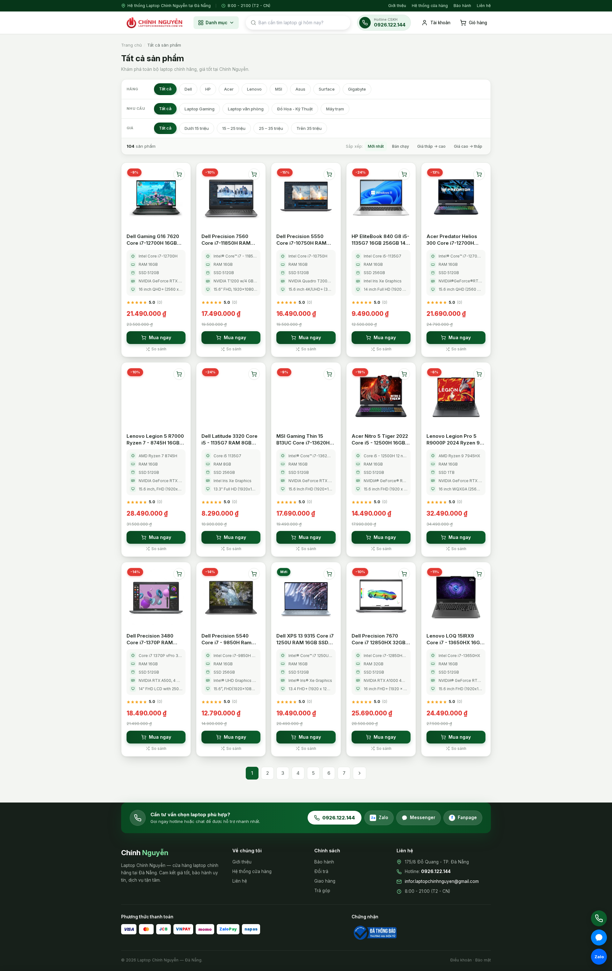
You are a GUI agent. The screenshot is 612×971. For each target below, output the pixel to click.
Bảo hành (462, 5)
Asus (300, 89)
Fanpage (464, 817)
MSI (278, 89)
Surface (327, 89)
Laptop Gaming (200, 108)
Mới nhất (376, 146)
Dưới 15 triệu (197, 128)
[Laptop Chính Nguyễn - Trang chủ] (153, 22)
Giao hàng (324, 881)
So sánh (158, 349)
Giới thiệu (397, 5)
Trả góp (322, 890)
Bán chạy (400, 146)
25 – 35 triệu (271, 128)
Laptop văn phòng (246, 108)
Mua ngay (160, 337)
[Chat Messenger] (599, 937)
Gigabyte (357, 89)
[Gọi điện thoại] (599, 918)
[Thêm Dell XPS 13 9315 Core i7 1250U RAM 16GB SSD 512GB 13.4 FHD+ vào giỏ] (329, 573)
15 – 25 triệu (233, 128)
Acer (229, 89)
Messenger (422, 817)
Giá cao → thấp (468, 146)
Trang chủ (131, 45)
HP (208, 89)
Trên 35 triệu (309, 128)
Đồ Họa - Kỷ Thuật (295, 108)
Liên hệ (484, 5)
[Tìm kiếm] (253, 23)
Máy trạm (335, 108)
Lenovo (254, 89)
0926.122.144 (338, 818)
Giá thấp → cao (431, 146)
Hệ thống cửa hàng (430, 5)
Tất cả (165, 88)
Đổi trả (321, 871)
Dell (188, 89)
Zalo (380, 817)
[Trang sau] (359, 773)
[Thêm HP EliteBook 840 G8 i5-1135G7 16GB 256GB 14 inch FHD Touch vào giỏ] (404, 174)
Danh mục (216, 22)
